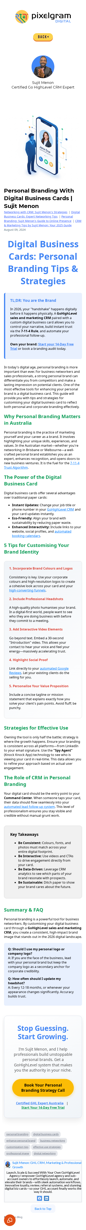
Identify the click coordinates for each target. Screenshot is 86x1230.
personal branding (17, 1134)
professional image (17, 1153)
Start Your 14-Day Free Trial (43, 1107)
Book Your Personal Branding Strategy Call (43, 1087)
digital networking (45, 1153)
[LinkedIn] (46, 1198)
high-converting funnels (27, 590)
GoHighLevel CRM (60, 509)
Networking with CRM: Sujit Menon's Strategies (35, 212)
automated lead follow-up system (29, 806)
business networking (52, 1140)
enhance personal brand (20, 1140)
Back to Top (43, 1208)
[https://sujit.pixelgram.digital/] (43, 16)
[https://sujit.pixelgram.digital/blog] (43, 37)
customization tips (17, 1147)
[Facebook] (39, 1198)
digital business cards (46, 1134)
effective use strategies (47, 1147)
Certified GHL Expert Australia (40, 1103)
